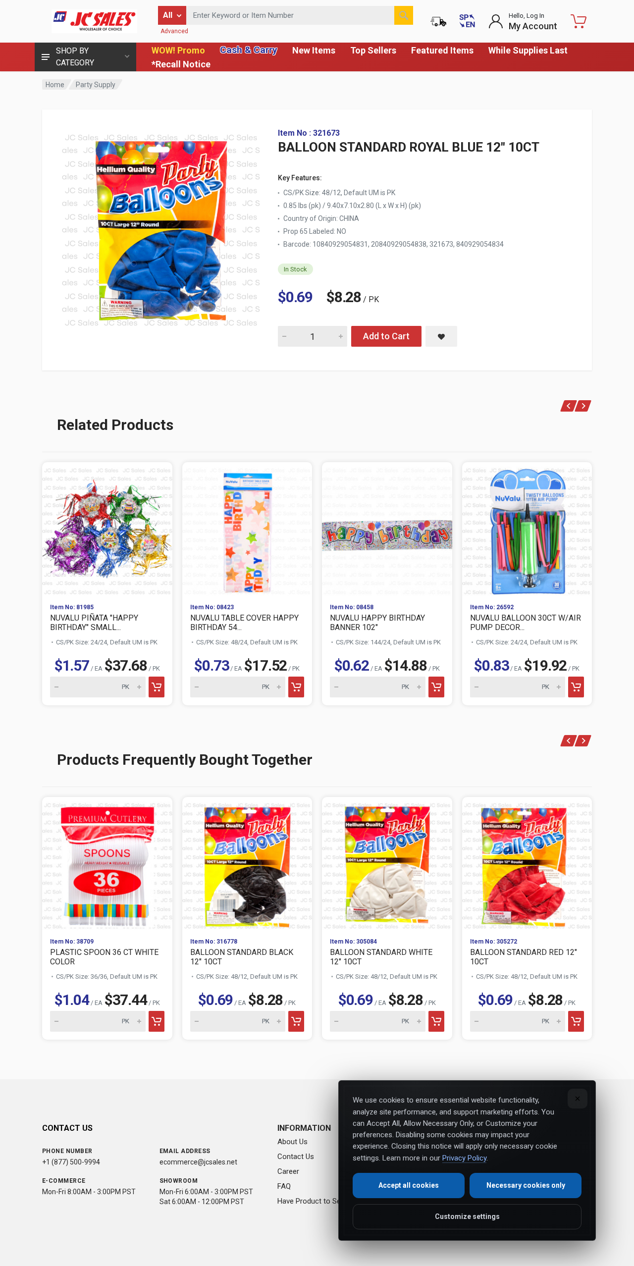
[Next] (583, 406)
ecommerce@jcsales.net (198, 1162)
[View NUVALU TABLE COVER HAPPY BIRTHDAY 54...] (247, 528)
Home (55, 85)
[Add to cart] (156, 687)
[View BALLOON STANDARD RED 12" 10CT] (527, 863)
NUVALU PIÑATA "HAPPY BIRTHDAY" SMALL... (94, 622)
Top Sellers (373, 50)
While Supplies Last (528, 50)
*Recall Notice (181, 64)
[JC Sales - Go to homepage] (94, 21)
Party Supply (95, 85)
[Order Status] (438, 21)
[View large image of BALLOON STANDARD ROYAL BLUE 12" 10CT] (161, 227)
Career (288, 1171)
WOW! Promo (178, 50)
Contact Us (295, 1156)
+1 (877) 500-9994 (71, 1162)
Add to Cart (386, 336)
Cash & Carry (248, 49)
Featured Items (442, 50)
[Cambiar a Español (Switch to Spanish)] (467, 21)
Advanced (174, 31)
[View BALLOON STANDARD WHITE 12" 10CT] (387, 863)
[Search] (403, 15)
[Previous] (569, 406)
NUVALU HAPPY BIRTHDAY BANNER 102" (377, 622)
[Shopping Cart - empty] (578, 21)
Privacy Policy (464, 1158)
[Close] (577, 1098)
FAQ (284, 1186)
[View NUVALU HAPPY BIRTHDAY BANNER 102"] (387, 528)
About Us (292, 1141)
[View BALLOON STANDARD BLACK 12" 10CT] (247, 863)
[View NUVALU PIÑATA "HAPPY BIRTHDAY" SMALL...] (107, 528)
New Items (313, 50)
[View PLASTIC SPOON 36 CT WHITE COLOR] (107, 863)
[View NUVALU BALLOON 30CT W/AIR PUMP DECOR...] (527, 528)
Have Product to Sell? (312, 1201)
